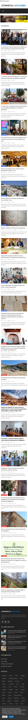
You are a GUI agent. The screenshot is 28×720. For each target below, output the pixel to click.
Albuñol (10, 675)
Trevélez (11, 703)
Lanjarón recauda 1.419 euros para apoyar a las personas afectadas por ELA (17, 636)
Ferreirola (22, 686)
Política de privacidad (7, 664)
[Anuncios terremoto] (14, 18)
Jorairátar (11, 689)
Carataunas (11, 684)
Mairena (4, 695)
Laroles (3, 692)
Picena (23, 698)
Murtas (3, 698)
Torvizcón (4, 703)
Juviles (17, 689)
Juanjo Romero (5, 503)
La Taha (9, 692)
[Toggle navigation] (3, 11)
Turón (16, 703)
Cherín (17, 684)
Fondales (4, 689)
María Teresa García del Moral (8, 229)
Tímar (22, 703)
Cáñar (10, 686)
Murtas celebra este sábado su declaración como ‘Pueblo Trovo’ (12, 199)
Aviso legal (4, 661)
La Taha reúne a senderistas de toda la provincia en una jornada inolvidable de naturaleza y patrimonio (14, 107)
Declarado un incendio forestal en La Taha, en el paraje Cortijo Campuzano (17, 642)
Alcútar (16, 675)
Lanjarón (23, 689)
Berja (21, 678)
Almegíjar (23, 675)
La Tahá (15, 692)
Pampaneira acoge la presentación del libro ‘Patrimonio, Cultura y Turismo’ (12, 469)
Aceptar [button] (11, 716)
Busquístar (10, 681)
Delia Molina (5, 50)
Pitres (3, 701)
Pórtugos (9, 701)
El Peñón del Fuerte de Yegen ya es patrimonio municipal (13, 378)
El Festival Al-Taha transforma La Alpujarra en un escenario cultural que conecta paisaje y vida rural (14, 139)
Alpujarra (4, 678)
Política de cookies (6, 666)
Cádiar (23, 684)
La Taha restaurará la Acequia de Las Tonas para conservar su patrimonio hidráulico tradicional (14, 77)
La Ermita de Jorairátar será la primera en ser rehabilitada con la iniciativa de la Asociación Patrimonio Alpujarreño (13, 499)
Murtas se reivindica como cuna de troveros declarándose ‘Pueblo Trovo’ (12, 169)
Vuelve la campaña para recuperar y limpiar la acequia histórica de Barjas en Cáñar (13, 590)
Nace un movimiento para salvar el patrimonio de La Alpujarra (13, 529)
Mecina (9, 695)
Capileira (4, 684)
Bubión (3, 681)
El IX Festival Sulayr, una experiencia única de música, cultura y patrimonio (12, 286)
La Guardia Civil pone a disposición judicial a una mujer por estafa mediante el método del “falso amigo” (17, 631)
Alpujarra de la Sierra (13, 678)
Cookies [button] (5, 716)
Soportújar (16, 701)
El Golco (15, 686)
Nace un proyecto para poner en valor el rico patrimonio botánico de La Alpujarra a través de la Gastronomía (13, 560)
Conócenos (4, 659)
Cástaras (4, 686)
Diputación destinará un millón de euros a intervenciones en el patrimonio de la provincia (13, 256)
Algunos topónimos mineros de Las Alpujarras (13, 228)
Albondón (4, 675)
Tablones (23, 701)
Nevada (9, 698)
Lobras (21, 692)
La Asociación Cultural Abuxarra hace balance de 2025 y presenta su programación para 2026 (13, 47)
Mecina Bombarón (18, 695)
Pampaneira (16, 698)
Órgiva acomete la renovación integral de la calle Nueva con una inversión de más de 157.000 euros (17, 647)
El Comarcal (5, 142)
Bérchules (17, 681)
